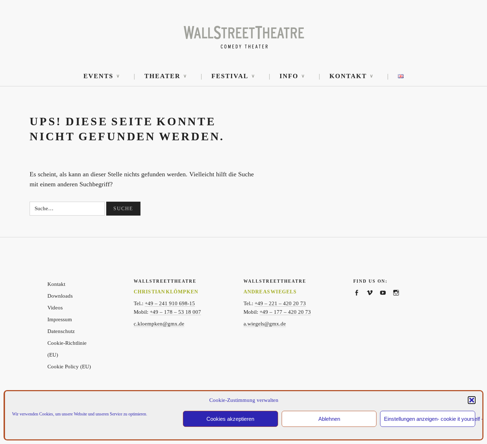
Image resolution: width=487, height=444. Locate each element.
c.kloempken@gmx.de (159, 324)
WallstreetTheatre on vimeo (373, 300)
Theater (162, 76)
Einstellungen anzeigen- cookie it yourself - (429, 419)
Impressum (59, 319)
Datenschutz (61, 331)
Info (289, 76)
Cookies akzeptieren (230, 419)
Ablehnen (329, 419)
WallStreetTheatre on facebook (359, 300)
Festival (229, 76)
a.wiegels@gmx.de (265, 324)
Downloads (60, 296)
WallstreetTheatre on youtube (386, 300)
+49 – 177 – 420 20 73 (285, 312)
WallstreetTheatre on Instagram (399, 300)
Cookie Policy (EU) (69, 366)
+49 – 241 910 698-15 (170, 303)
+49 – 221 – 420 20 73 (280, 303)
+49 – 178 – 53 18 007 (175, 312)
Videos (55, 308)
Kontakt (348, 76)
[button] (471, 400)
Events (98, 76)
